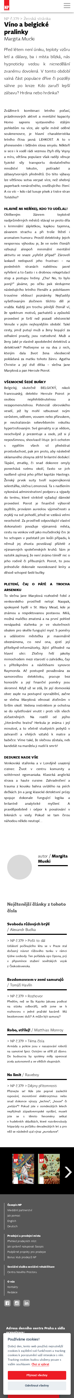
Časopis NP (14, 1205)
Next (68, 1187)
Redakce (12, 1292)
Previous (6, 1187)
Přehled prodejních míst (21, 1241)
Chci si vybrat (40, 1364)
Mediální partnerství (19, 1210)
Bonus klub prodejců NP (21, 1257)
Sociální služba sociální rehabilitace (30, 1267)
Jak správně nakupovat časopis (25, 1246)
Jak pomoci (13, 1215)
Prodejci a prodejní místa (23, 1236)
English (11, 1221)
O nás (11, 1281)
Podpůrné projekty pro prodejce (26, 1252)
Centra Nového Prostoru (22, 1272)
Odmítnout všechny (37, 1385)
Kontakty (12, 1287)
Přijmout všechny (37, 1375)
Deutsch (12, 1226)
